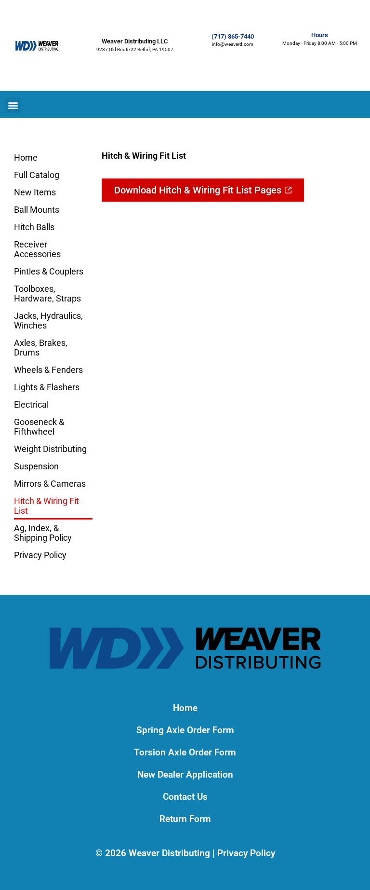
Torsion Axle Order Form (185, 752)
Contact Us (185, 796)
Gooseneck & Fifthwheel (39, 427)
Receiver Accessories (37, 249)
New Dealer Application (185, 774)
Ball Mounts (36, 210)
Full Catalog (36, 175)
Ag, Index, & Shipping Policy (43, 533)
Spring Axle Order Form (185, 730)
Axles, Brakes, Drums (40, 347)
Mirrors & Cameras (50, 484)
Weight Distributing (50, 449)
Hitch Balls (34, 227)
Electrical (31, 404)
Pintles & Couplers (48, 271)
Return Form (185, 818)
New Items (35, 192)
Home (26, 157)
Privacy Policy (40, 555)
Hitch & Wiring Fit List (46, 506)
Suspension (36, 466)
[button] (13, 105)
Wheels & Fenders (48, 370)
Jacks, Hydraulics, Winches (48, 320)
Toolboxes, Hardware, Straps (47, 293)
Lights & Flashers (46, 387)
